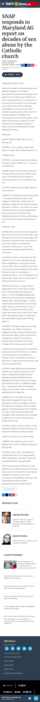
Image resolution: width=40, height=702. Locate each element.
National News (9, 489)
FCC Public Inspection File (13, 657)
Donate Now (24, 3)
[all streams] (36, 698)
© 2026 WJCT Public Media (11, 653)
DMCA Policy (8, 669)
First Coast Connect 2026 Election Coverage (19, 616)
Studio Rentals (9, 661)
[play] (30, 698)
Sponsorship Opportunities (13, 673)
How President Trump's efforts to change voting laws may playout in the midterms (19, 621)
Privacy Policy (8, 665)
